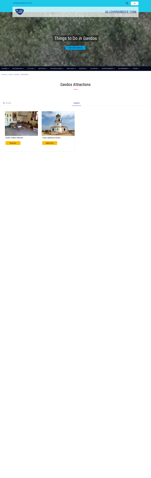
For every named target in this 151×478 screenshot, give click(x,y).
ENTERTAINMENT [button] (108, 68)
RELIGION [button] (82, 68)
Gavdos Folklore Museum (14, 138)
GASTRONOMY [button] (123, 68)
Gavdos (16, 74)
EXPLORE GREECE (75, 48)
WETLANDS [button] (71, 68)
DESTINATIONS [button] (17, 68)
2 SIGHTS (77, 103)
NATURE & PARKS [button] (56, 68)
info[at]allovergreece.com (22, 3)
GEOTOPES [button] (42, 68)
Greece (4, 74)
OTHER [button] (135, 68)
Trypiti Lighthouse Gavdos (51, 138)
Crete (10, 74)
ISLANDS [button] (5, 68)
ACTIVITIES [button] (93, 68)
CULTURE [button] (30, 68)
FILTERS (8, 103)
